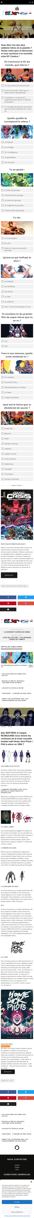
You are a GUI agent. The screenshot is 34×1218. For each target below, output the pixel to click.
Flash (6, 439)
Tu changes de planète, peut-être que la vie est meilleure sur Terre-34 (18, 109)
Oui (5, 341)
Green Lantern (10, 459)
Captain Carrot (10, 454)
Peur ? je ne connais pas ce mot (17, 307)
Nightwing (8, 464)
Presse (17, 1167)
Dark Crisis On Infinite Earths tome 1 (14, 586)
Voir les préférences (17, 1212)
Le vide (7, 297)
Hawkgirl (8, 469)
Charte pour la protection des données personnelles (17, 1215)
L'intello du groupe (12, 190)
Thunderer (8, 474)
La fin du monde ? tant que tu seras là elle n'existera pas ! (16, 92)
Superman (8, 429)
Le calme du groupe (12, 200)
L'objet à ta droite (11, 398)
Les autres (8, 292)
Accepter (17, 1202)
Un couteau (9, 377)
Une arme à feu (10, 382)
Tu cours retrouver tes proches (16, 86)
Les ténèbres (9, 287)
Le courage (8, 147)
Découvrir (9, 575)
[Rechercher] (32, 2)
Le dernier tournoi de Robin (17, 632)
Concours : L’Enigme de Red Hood (16, 693)
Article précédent (17, 629)
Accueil (3, 38)
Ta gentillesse (10, 157)
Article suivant (17, 635)
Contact (17, 1165)
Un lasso (7, 392)
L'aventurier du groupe (13, 195)
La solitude (8, 282)
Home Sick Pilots (7, 1080)
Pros (17, 1169)
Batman (7, 434)
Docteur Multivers (11, 479)
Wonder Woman (11, 444)
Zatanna (7, 449)
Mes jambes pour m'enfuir (15, 387)
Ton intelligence (11, 152)
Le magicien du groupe (13, 205)
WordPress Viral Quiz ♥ (17, 485)
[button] (31, 1182)
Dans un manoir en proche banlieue (15, 249)
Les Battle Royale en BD (13, 688)
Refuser (17, 1207)
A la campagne (10, 238)
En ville (7, 243)
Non (6, 346)
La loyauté (8, 142)
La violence (9, 302)
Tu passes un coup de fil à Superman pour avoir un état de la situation (17, 100)
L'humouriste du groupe (14, 211)
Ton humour (9, 162)
